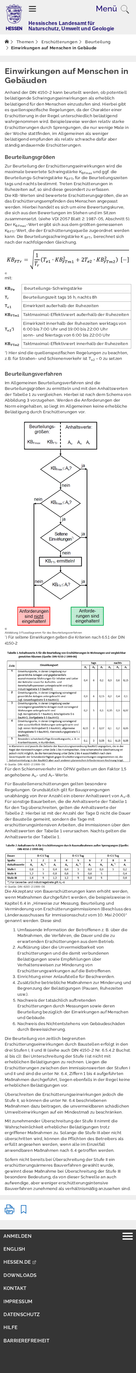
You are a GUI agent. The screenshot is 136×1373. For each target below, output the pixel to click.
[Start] (7, 41)
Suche (125, 9)
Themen (24, 41)
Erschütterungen (58, 41)
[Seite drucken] (9, 1212)
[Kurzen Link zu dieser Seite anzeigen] (23, 1212)
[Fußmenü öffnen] (127, 1237)
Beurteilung (97, 41)
